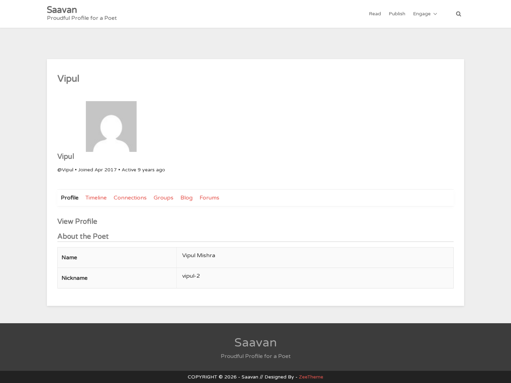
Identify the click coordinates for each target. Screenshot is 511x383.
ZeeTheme (311, 377)
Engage (422, 14)
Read (375, 14)
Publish (397, 14)
